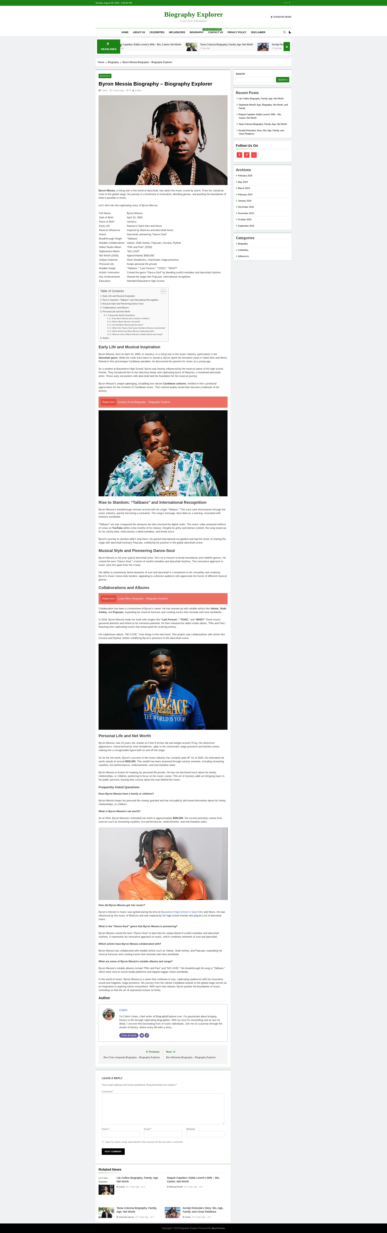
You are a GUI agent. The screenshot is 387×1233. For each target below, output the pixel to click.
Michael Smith (176, 1187)
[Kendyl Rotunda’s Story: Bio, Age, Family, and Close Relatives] (202, 48)
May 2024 (243, 182)
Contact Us (215, 32)
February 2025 (245, 175)
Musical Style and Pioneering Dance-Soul (122, 303)
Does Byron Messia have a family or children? (131, 318)
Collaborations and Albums (115, 307)
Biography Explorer (193, 14)
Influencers (177, 32)
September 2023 (246, 225)
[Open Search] (284, 32)
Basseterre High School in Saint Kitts (182, 912)
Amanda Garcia (126, 1217)
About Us (139, 32)
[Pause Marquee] (287, 46)
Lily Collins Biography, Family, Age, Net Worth (261, 98)
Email (148, 1129)
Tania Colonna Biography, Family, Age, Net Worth (253, 3)
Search (240, 73)
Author (105, 338)
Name (106, 1129)
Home (125, 32)
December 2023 (246, 207)
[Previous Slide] (285, 3)
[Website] (147, 1035)
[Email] (142, 1035)
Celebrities (157, 32)
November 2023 (246, 213)
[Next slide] (289, 3)
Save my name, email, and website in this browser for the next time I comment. (144, 1142)
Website (190, 1129)
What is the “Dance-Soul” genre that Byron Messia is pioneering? (138, 328)
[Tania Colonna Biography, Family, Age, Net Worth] (130, 48)
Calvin (105, 90)
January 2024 (244, 200)
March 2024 (244, 188)
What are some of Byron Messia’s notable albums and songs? (137, 334)
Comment (108, 1091)
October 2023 (244, 219)
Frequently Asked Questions (121, 315)
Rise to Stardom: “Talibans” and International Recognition (130, 300)
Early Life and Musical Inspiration (118, 296)
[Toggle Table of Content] (162, 291)
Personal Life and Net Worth (116, 311)
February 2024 (245, 194)
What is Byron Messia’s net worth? (126, 322)
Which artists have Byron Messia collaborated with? (133, 331)
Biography (198, 31)
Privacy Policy (237, 32)
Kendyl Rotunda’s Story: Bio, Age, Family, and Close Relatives (244, 44)
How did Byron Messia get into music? (127, 325)
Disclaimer (258, 32)
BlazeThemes (218, 1228)
